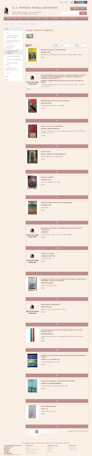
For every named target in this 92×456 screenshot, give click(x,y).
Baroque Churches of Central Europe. (53, 50)
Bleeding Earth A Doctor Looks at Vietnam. (55, 101)
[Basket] (65, 2)
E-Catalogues (55, 18)
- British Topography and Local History (12, 41)
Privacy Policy (30, 451)
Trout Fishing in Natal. (48, 406)
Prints (20, 18)
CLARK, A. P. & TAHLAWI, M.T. (50, 359)
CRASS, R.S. (44, 409)
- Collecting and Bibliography (10, 47)
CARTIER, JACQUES (47, 283)
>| (36, 434)
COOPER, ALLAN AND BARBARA (51, 383)
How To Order (36, 18)
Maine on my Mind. (47, 177)
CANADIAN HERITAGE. (48, 256)
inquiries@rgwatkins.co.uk (12, 454)
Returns (49, 450)
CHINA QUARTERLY (47, 334)
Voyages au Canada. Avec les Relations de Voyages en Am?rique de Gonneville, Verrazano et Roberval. (63, 279)
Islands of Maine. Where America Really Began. (56, 202)
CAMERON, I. (45, 232)
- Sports (8, 73)
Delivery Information (32, 450)
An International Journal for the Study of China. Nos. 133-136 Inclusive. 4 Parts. (61, 330)
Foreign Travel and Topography (28, 24)
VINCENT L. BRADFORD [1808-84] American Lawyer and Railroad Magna (62, 81)
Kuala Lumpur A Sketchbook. (50, 304)
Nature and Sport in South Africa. (52, 126)
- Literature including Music (13, 59)
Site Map (49, 451)
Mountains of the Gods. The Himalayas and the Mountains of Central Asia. (61, 228)
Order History (73, 450)
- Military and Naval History (11, 64)
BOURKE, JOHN (46, 52)
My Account (72, 448)
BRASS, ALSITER (46, 103)
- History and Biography (12, 56)
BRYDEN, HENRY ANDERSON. (50, 128)
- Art (7, 32)
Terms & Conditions (31, 453)
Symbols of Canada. (47, 253)
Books (8, 18)
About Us (64, 18)
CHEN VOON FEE (46, 307)
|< (27, 431)
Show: (77, 45)
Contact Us (72, 18)
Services (27, 18)
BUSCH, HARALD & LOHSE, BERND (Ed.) (53, 154)
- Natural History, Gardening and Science (11, 69)
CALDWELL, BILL (46, 179)
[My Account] (62, 2)
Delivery (45, 18)
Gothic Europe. (46, 151)
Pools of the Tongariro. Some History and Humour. (58, 381)
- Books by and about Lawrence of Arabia (12, 36)
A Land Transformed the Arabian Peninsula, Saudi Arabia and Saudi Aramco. (63, 356)
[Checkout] (67, 2)
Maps (14, 18)
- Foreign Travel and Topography (11, 52)
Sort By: (56, 45)
